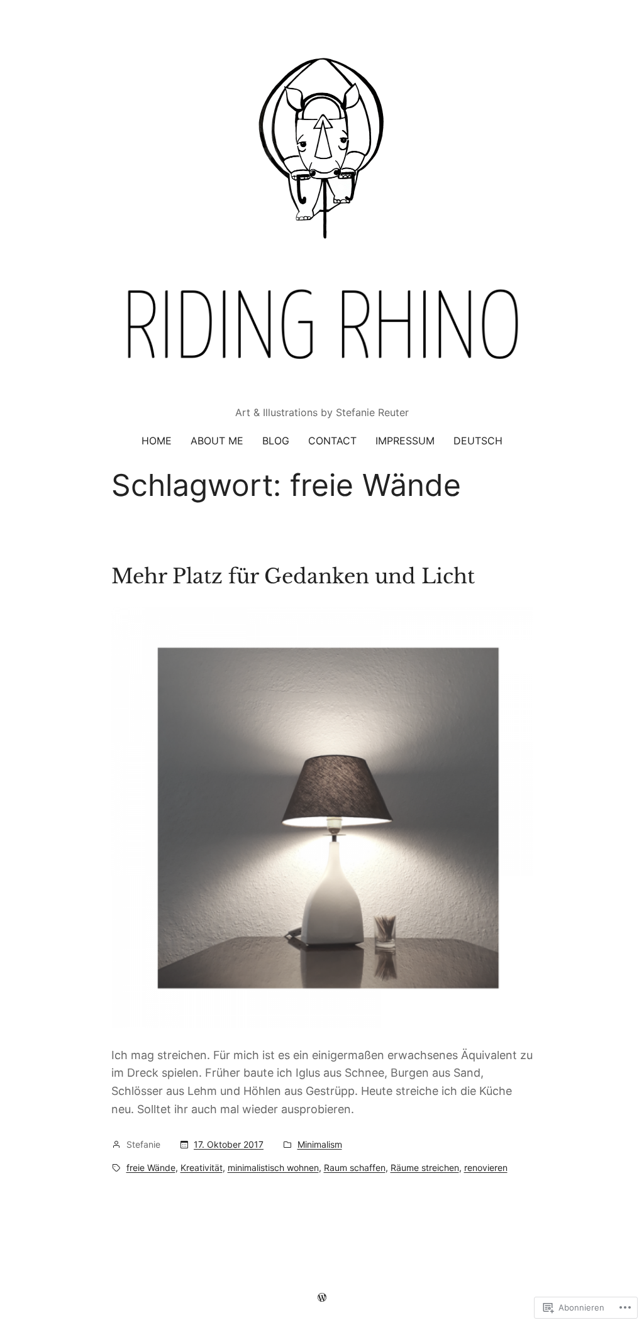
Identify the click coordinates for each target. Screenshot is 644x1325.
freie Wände (150, 1167)
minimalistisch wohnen (273, 1167)
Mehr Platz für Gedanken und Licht (293, 576)
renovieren (486, 1167)
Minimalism (319, 1144)
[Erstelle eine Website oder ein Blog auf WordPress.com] (322, 1297)
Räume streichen (425, 1167)
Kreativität (201, 1167)
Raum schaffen (355, 1167)
